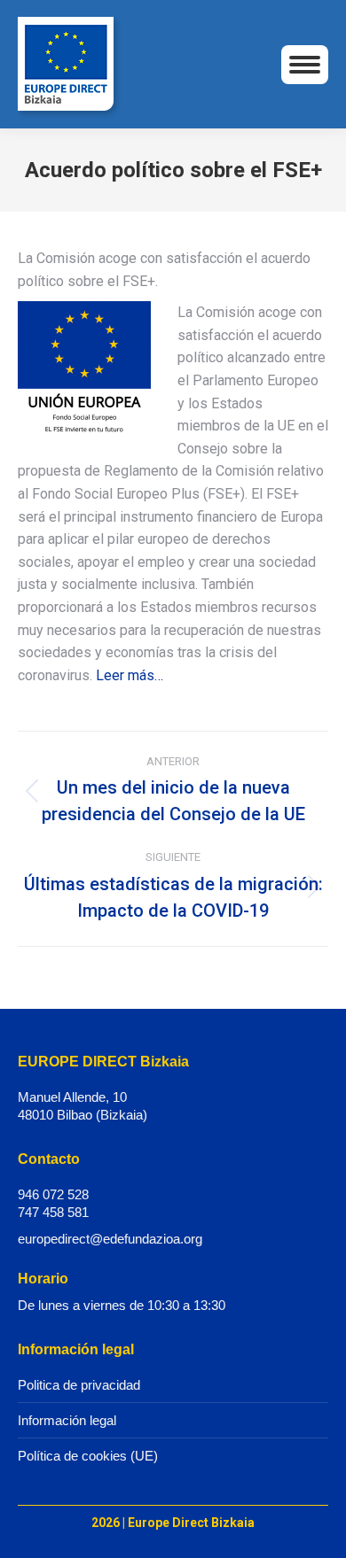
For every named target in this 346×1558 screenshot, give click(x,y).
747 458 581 (53, 1212)
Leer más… (129, 675)
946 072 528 (53, 1194)
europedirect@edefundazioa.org (110, 1238)
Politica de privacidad (79, 1384)
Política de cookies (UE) (88, 1455)
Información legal (67, 1420)
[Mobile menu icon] (304, 64)
